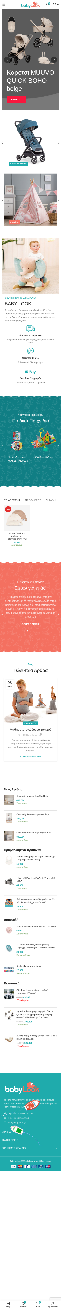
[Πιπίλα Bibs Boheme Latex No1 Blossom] (9, 931)
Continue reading (30, 756)
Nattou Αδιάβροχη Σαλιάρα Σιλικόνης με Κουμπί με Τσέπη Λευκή (35, 858)
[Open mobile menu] (4, 5)
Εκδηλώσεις (30, 723)
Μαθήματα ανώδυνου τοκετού (30, 729)
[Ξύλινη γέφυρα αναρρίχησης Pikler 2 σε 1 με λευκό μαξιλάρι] (9, 1042)
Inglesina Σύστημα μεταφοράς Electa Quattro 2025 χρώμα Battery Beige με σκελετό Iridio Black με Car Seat (34, 1014)
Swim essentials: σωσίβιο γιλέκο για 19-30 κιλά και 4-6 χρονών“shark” (35, 901)
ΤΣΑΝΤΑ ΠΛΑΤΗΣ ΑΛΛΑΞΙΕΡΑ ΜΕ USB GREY (35, 879)
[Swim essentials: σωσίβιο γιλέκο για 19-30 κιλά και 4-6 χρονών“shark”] (9, 906)
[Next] (54, 60)
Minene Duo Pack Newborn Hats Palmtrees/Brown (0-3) (17, 536)
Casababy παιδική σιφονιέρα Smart (33, 832)
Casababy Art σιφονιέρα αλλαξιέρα (33, 814)
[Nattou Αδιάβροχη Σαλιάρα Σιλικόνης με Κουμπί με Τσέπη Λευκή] (9, 863)
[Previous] (7, 60)
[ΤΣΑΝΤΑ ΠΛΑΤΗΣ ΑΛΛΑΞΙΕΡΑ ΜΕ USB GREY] (9, 885)
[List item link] (30, 1113)
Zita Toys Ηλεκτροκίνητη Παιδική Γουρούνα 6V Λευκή (32, 991)
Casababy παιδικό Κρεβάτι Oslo (32, 796)
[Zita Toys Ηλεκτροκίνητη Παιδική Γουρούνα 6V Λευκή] (9, 997)
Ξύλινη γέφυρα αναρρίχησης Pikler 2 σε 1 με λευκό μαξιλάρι (36, 1037)
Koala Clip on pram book (28, 966)
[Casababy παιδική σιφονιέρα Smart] (9, 838)
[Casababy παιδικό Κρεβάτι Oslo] (9, 801)
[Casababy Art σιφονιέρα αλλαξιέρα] (9, 819)
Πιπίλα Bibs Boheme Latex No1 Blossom (36, 926)
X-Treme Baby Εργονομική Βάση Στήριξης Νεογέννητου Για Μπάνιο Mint (35, 946)
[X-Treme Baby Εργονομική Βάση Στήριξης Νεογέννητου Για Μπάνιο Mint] (9, 951)
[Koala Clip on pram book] (9, 971)
